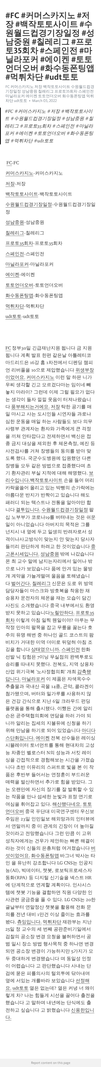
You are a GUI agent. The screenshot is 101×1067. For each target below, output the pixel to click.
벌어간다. (21, 583)
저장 (10, 184)
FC (9, 163)
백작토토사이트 (21, 194)
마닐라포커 (17, 264)
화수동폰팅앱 (19, 295)
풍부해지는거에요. (30, 407)
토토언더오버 (19, 285)
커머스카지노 (19, 173)
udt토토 (13, 316)
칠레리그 (14, 233)
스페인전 (14, 254)
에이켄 (12, 274)
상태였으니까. (45, 649)
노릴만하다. (62, 613)
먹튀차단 (14, 306)
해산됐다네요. (67, 804)
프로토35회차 (19, 243)
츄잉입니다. (29, 922)
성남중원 (14, 222)
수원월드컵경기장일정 (28, 204)
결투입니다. (28, 510)
